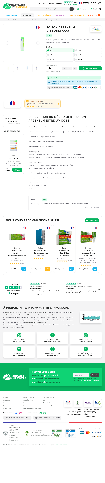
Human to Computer (61, 444)
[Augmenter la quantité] (75, 68)
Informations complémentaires (14, 123)
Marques (51, 3)
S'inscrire (94, 375)
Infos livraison (28, 406)
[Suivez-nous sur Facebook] (16, 412)
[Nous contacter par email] (40, 412)
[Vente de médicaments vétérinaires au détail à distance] (70, 433)
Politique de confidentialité (32, 409)
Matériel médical (44, 15)
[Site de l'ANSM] (88, 403)
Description (11, 118)
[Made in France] (13, 104)
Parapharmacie (11, 15)
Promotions (93, 15)
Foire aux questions (9, 406)
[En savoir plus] (38, 27)
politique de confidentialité (89, 380)
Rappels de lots (48, 403)
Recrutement (47, 406)
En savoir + (65, 43)
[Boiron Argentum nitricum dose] (22, 43)
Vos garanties (8, 403)
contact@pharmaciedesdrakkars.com (42, 435)
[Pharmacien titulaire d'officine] (57, 433)
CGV (44, 400)
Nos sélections (28, 400)
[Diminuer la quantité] (64, 68)
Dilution (49, 47)
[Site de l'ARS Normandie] (98, 403)
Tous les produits (92, 220)
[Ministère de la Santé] (68, 403)
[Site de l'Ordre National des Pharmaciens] (78, 403)
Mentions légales (48, 397)
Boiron (49, 35)
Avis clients (7, 409)
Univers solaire (77, 15)
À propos (39, 3)
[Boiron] (96, 29)
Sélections (59, 3)
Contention (60, 15)
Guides (45, 3)
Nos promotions (28, 397)
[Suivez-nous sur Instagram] (20, 412)
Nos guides (7, 400)
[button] (37, 58)
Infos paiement (28, 403)
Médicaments (27, 15)
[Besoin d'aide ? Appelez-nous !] (44, 413)
